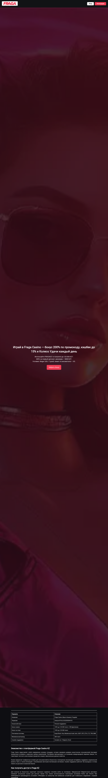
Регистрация (100, 3)
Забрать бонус (54, 367)
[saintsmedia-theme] (10, 3)
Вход (90, 3)
